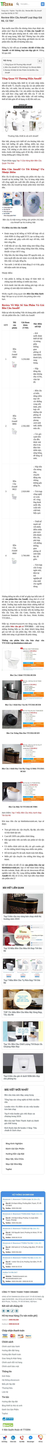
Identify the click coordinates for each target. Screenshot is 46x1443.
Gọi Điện (21, 1441)
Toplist (12, 11)
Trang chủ (4, 11)
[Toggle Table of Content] (38, 61)
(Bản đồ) (37, 1199)
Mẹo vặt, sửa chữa (15, 1159)
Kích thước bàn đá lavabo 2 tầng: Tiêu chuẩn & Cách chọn (20, 1129)
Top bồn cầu (20, 11)
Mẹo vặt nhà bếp (14, 1164)
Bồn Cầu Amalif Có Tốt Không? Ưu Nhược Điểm (23, 67)
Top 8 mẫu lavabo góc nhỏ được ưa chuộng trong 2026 (19, 1115)
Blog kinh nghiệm (14, 1143)
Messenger (30, 1441)
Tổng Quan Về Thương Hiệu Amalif (18, 64)
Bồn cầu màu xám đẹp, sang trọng (19, 1095)
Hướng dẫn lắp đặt (15, 1153)
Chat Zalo (13, 1441)
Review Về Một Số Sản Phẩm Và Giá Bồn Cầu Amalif (21, 71)
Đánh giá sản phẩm (15, 1148)
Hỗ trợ (40, 1441)
